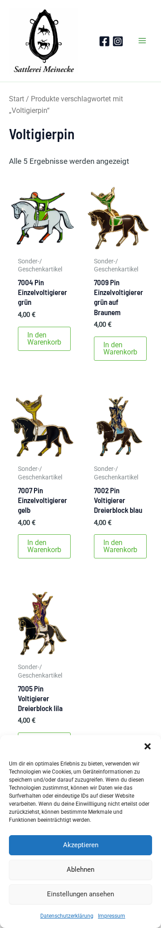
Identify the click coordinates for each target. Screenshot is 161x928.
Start (16, 99)
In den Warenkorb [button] (44, 338)
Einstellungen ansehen (80, 894)
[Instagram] (117, 41)
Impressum (111, 916)
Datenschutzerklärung (66, 916)
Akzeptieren (80, 845)
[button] (147, 746)
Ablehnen (80, 870)
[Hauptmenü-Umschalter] (142, 41)
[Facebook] (104, 41)
